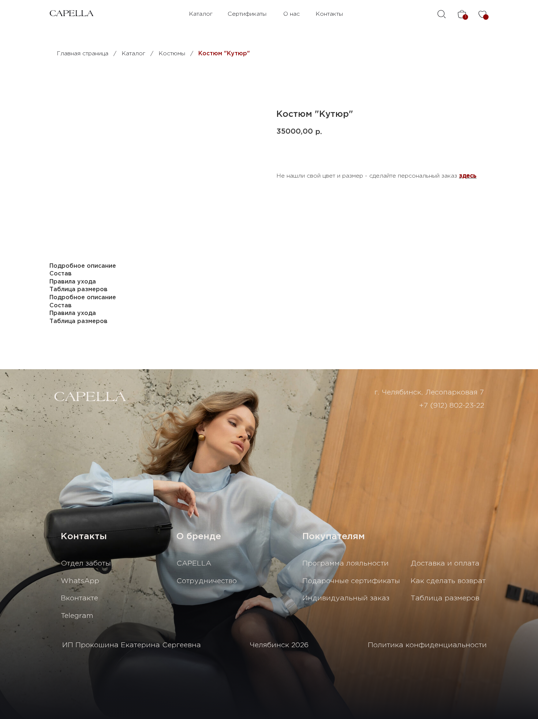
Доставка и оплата (445, 563)
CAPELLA (71, 14)
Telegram (77, 616)
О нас (291, 14)
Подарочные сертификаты (351, 581)
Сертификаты (247, 14)
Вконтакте (79, 598)
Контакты (329, 14)
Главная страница (82, 53)
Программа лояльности (345, 563)
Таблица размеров (445, 598)
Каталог (201, 14)
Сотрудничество (206, 581)
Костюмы (171, 53)
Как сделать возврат (448, 581)
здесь (468, 176)
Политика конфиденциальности (427, 645)
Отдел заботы (86, 563)
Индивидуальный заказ (345, 598)
